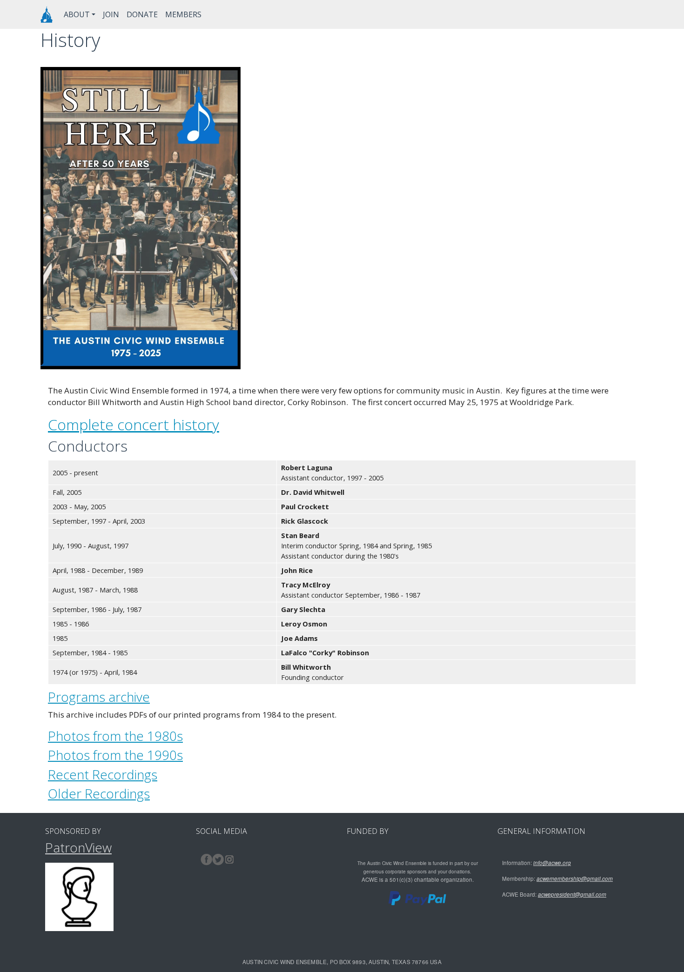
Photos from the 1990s (115, 755)
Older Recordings (99, 793)
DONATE (142, 14)
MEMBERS (183, 14)
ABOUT (77, 14)
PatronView (78, 847)
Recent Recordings (102, 774)
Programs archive (99, 697)
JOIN (111, 14)
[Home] (46, 14)
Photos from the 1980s (115, 736)
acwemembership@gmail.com (574, 878)
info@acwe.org (552, 862)
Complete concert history (133, 424)
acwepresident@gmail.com (572, 894)
